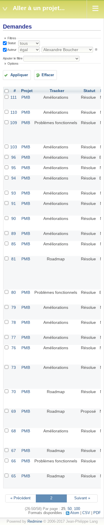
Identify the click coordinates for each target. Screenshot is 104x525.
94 (13, 178)
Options (13, 63)
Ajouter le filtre (13, 58)
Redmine (34, 522)
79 (13, 307)
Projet (27, 90)
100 (77, 509)
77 (13, 337)
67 (13, 450)
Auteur (11, 49)
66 (13, 461)
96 (13, 157)
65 (13, 476)
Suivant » (82, 498)
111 (13, 97)
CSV (86, 513)
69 (13, 411)
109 (13, 122)
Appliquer (19, 75)
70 (13, 391)
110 (13, 112)
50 (70, 509)
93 (13, 193)
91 (13, 203)
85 (13, 244)
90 (13, 218)
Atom (74, 513)
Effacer (48, 75)
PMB (25, 97)
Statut (11, 43)
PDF (97, 513)
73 (13, 367)
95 (13, 167)
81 (13, 259)
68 (13, 431)
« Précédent (20, 498)
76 (13, 347)
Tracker (57, 90)
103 (13, 147)
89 (13, 233)
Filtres (12, 38)
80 (13, 292)
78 (13, 322)
